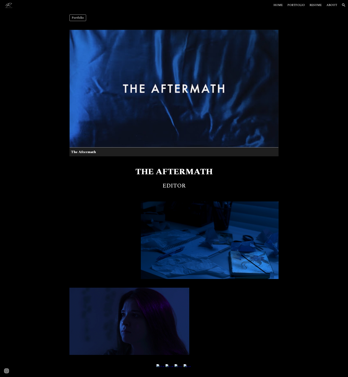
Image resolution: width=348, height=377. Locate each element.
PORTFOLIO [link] (296, 5)
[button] (343, 5)
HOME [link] (278, 5)
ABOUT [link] (331, 5)
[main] (174, 172)
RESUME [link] (316, 5)
